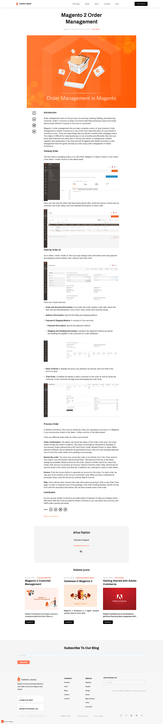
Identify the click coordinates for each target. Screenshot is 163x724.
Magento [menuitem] (88, 682)
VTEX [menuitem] (87, 703)
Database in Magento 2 (78, 581)
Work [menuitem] (66, 686)
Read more (29, 622)
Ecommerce (75, 29)
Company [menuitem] (107, 4)
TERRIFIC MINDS (25, 4)
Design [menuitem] (87, 4)
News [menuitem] (117, 4)
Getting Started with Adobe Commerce (119, 582)
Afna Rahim (96, 29)
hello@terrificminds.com (28, 709)
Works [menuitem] (97, 4)
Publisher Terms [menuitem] (65, 716)
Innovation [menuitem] (88, 707)
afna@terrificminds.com (81, 546)
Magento (66, 29)
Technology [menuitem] (76, 4)
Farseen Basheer (44, 578)
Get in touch (141, 4)
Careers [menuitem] (66, 694)
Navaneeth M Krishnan (85, 578)
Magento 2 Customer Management (38, 582)
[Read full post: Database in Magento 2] (81, 596)
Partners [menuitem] (67, 682)
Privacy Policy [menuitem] (98, 716)
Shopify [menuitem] (87, 686)
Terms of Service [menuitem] (82, 716)
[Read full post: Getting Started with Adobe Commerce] (120, 599)
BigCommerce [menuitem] (90, 699)
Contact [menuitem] (67, 699)
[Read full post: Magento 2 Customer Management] (42, 599)
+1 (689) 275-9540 (26, 700)
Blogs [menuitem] (66, 690)
